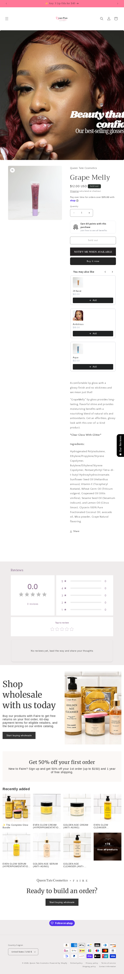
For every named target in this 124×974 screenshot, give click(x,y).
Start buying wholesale (19, 735)
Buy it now (93, 261)
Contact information (107, 967)
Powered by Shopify (58, 963)
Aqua (75, 357)
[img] (33, 595)
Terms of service (108, 963)
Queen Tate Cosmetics (40, 963)
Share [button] (76, 531)
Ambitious (78, 324)
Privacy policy (92, 963)
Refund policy (76, 963)
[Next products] (112, 272)
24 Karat (77, 291)
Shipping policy (89, 967)
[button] (6, 18)
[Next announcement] (117, 3)
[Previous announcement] (6, 3)
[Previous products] (105, 272)
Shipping (74, 191)
